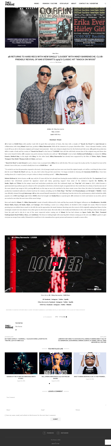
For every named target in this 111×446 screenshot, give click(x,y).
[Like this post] (57, 317)
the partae (58, 62)
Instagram (54, 299)
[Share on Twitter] (62, 317)
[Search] (105, 3)
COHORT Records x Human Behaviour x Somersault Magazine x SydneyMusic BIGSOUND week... (55, 41)
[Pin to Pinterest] (64, 317)
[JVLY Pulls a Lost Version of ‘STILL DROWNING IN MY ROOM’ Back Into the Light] (89, 27)
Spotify (66, 299)
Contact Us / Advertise (88, 3)
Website (69, 304)
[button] (8, 27)
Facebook (47, 299)
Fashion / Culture (50, 3)
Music (36, 3)
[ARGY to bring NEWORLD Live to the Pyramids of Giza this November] (90, 363)
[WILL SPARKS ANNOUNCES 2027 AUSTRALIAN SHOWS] (55, 363)
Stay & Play (64, 3)
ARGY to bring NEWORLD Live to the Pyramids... (90, 376)
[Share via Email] (66, 317)
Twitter (61, 299)
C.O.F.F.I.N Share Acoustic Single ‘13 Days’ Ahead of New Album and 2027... (22, 42)
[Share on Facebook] (60, 317)
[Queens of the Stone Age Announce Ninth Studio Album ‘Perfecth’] (21, 363)
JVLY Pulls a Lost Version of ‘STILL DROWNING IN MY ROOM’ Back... (89, 42)
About (73, 3)
